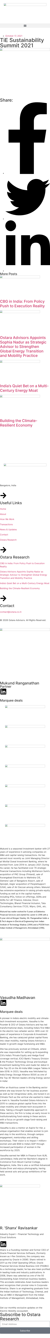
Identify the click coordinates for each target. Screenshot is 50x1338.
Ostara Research (8, 539)
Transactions (6, 524)
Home (3, 509)
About (3, 514)
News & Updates (8, 529)
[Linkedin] (3, 691)
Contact (4, 534)
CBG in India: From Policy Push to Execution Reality (22, 303)
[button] (25, 25)
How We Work (7, 519)
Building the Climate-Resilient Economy (18, 422)
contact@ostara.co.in (10, 612)
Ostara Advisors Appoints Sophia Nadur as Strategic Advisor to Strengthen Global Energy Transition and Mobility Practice (23, 346)
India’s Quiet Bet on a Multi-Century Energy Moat (24, 388)
